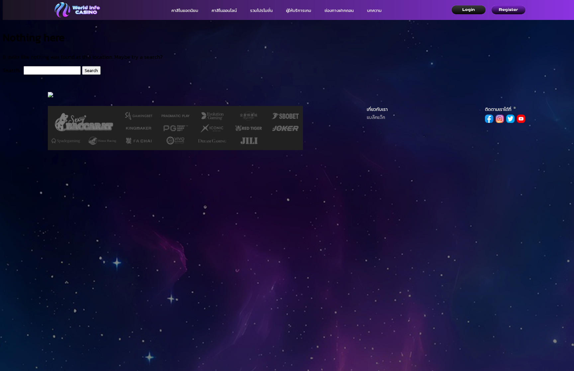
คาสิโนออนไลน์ (224, 10)
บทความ (374, 10)
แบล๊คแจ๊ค (376, 117)
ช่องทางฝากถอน (339, 10)
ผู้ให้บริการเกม (298, 10)
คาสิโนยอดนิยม (184, 10)
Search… (12, 70)
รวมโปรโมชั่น (261, 10)
